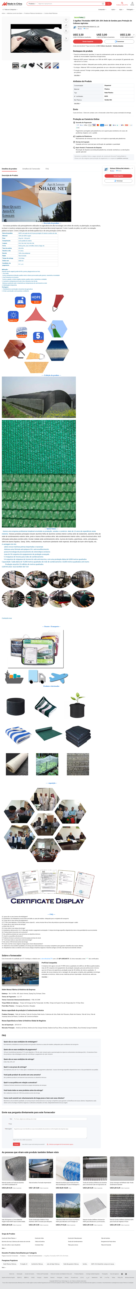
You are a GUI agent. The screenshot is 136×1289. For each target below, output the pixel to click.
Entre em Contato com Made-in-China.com (61, 1274)
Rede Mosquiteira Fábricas (71, 1264)
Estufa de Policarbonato (75, 1238)
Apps (120, 9)
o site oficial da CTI (46, 959)
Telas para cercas (73, 1245)
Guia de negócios (114, 1274)
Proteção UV (23, 1264)
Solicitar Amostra (118, 46)
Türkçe (113, 1277)
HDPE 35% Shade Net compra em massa (102, 1264)
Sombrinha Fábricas (37, 1264)
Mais (3, 1267)
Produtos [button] (32, 4)
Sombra (85, 1264)
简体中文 (19, 1277)
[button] (103, 3)
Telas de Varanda (106, 1245)
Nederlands (95, 1277)
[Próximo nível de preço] (133, 34)
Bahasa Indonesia (129, 1277)
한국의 (82, 1277)
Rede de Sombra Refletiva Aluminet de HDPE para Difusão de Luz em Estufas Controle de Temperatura (94, 1221)
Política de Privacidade (42, 1274)
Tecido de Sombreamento (75, 1241)
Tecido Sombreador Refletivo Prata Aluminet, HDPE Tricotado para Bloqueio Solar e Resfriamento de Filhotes (40, 1221)
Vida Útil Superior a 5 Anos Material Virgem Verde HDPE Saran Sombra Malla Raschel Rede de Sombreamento (13, 1221)
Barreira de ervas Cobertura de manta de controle (16, 1241)
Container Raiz (39, 1245)
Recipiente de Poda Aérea (108, 1241)
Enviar (16, 1144)
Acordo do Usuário (29, 1274)
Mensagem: (8, 1129)
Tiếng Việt (120, 1277)
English (13, 1277)
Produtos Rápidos (78, 1274)
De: (11, 1119)
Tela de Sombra (105, 1238)
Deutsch (52, 1277)
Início (3, 13)
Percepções (105, 1274)
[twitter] (126, 1274)
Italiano (66, 1277)
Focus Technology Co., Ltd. (65, 1281)
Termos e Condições (128, 1282)
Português (59, 1277)
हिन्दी (101, 1277)
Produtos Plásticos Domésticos (33, 13)
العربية (87, 1277)
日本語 (33, 1277)
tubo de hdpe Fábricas (53, 1264)
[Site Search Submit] (108, 4)
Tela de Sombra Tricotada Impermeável (40, 1182)
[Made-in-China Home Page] (12, 4)
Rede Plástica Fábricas (9, 1264)
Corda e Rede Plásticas (50, 13)
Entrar (132, 5)
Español (46, 1277)
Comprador (101, 9)
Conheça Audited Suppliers (92, 1274)
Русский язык (74, 1277)
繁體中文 (26, 1277)
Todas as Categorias (10, 9)
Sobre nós (11, 1274)
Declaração (19, 1274)
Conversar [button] (120, 41)
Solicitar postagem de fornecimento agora (60, 1144)
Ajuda (113, 9)
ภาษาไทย (107, 1277)
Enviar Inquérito (88, 41)
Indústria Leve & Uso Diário (14, 13)
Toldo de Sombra (40, 1241)
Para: (10, 1124)
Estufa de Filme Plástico (9, 1238)
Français (39, 1277)
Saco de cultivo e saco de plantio (11, 1245)
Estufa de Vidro (39, 1238)
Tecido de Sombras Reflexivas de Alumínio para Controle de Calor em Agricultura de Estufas (95, 1184)
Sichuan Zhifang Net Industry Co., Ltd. (88, 26)
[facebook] (122, 1274)
